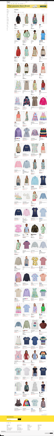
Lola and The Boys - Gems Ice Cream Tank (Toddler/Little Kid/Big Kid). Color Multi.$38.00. (35, 327)
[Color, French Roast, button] (35, 24)
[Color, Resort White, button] (32, 202)
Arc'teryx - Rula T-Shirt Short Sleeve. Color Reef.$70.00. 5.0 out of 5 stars (18, 118)
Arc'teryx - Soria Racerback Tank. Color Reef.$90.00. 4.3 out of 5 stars (43, 71)
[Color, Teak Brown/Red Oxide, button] (26, 330)
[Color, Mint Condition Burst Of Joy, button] (42, 314)
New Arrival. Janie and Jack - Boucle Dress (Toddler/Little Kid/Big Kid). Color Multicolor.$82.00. (27, 87)
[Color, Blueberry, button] (19, 138)
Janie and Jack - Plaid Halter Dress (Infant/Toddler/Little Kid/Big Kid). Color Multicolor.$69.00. (35, 118)
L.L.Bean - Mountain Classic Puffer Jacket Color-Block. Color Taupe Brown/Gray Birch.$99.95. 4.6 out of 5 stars (27, 71)
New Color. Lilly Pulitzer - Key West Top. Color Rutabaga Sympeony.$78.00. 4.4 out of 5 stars (35, 87)
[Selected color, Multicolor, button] (39, 250)
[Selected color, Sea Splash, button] (31, 186)
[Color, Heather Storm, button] (27, 298)
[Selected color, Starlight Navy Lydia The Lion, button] (23, 122)
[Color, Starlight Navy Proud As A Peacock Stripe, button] (40, 234)
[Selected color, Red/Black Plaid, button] (39, 330)
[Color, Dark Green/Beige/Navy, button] (15, 283)
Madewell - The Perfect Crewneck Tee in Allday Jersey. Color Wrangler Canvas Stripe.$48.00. (27, 263)
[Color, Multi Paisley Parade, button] (32, 24)
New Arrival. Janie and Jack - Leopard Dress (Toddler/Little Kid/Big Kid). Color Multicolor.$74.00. (35, 103)
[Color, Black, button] (18, 57)
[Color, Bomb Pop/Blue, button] (40, 218)
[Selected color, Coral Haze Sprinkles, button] (14, 154)
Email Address (8, 419)
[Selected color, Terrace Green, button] (39, 314)
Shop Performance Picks (31, 0)
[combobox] (18, 2)
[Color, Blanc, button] (25, 234)
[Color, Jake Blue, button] (40, 267)
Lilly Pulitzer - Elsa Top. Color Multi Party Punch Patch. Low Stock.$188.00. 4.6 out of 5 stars (35, 21)
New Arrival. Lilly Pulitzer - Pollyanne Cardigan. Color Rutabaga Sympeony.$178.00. (18, 37)
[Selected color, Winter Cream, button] (14, 298)
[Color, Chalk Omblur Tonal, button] (41, 408)
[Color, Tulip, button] (26, 298)
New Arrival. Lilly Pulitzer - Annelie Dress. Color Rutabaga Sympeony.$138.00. (35, 37)
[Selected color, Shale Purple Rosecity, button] (39, 408)
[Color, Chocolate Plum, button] (42, 392)
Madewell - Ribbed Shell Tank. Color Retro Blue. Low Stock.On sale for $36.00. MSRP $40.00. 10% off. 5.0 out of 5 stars (35, 357)
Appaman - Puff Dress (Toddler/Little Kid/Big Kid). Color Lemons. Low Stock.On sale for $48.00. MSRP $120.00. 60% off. (35, 263)
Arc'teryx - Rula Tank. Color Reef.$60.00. (43, 150)
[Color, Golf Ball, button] (42, 218)
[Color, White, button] (24, 361)
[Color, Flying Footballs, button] (41, 218)
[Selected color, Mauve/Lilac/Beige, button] (14, 283)
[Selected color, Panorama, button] (23, 234)
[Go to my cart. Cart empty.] (46, 2)
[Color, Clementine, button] (16, 138)
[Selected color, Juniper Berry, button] (39, 392)
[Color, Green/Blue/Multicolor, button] (41, 283)
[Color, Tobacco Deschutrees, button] (34, 234)
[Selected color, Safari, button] (23, 330)
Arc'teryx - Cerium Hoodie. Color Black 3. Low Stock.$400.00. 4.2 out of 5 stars (18, 21)
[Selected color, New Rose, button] (23, 218)
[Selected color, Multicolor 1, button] (14, 267)
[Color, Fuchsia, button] (18, 138)
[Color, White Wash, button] (40, 392)
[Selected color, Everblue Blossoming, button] (23, 392)
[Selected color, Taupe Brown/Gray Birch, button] (39, 57)
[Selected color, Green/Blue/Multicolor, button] (23, 170)
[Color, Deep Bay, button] (42, 267)
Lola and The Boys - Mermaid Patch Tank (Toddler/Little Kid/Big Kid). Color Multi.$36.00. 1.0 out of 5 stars (18, 357)
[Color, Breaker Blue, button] (44, 267)
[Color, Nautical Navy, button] (33, 186)
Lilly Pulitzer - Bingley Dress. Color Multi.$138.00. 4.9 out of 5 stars (27, 54)
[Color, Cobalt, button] (24, 298)
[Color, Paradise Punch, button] (40, 314)
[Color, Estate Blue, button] (17, 298)
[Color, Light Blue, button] (25, 218)
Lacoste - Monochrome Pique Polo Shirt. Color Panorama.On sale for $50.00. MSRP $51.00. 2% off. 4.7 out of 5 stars (27, 231)
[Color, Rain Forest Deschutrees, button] (33, 234)
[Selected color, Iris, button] (14, 138)
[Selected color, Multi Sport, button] (39, 218)
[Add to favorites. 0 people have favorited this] (21, 14)
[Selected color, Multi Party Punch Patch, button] (31, 24)
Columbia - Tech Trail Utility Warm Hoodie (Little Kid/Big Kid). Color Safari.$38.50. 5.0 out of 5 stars (27, 327)
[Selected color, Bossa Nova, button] (39, 24)
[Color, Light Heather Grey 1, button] (43, 392)
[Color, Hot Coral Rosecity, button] (40, 408)
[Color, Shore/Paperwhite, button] (41, 57)
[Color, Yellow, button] (24, 218)
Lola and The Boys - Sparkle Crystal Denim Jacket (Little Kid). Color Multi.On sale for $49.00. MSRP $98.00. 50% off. (35, 247)
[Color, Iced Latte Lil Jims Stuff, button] (16, 250)
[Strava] (10, 422)
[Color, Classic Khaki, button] (16, 298)
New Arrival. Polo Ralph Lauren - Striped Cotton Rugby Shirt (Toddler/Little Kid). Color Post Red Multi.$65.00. (43, 134)
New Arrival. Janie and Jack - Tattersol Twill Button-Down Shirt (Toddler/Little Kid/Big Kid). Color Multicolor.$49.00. (43, 247)
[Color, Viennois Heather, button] (26, 234)
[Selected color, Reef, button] (39, 74)
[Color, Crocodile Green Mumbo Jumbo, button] (25, 57)
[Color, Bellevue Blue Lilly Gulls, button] (34, 24)
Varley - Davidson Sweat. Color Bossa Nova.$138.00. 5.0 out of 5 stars (18, 54)
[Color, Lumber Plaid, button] (40, 330)
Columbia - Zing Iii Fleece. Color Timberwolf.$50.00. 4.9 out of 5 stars (35, 231)
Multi (22, 12)
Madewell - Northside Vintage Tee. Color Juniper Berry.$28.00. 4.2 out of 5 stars (43, 389)
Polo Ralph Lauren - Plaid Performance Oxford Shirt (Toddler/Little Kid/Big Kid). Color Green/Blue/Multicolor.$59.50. (27, 166)
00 (20, 12)
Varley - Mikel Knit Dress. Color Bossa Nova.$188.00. (43, 21)
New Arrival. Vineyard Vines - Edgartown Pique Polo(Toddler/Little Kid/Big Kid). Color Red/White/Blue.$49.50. (27, 247)
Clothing (18, 12)
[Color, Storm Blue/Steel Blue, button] (42, 57)
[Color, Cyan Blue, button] (15, 154)
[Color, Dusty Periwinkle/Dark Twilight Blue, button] (40, 57)
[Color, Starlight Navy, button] (41, 314)
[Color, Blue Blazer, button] (41, 267)
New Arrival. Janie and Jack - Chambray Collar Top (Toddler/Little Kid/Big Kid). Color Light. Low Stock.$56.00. (43, 198)
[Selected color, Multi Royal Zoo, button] (31, 170)
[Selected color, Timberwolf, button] (31, 234)
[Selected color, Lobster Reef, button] (39, 267)
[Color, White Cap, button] (43, 267)
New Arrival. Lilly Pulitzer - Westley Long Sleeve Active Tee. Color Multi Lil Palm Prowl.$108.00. (18, 71)
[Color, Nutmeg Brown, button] (15, 298)
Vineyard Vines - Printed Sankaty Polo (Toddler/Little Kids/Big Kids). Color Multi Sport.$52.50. (43, 214)
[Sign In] (45, 2)
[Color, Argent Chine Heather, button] (24, 234)
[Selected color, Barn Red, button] (23, 361)
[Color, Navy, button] (15, 138)
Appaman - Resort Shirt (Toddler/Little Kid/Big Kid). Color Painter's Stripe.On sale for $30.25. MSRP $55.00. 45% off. (18, 389)
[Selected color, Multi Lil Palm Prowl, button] (14, 74)
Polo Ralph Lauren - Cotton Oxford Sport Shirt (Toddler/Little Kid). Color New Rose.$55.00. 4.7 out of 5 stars (27, 214)
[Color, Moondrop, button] (15, 24)
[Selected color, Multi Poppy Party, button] (31, 202)
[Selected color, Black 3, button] (14, 24)
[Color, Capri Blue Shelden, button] (33, 24)
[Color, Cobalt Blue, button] (15, 392)
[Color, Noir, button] (15, 74)
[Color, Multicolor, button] (15, 267)
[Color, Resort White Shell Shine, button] (32, 170)
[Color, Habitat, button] (41, 154)
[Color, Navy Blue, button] (40, 250)
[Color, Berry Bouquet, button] (16, 74)
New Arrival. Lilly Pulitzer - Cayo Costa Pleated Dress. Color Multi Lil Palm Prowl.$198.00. (27, 21)
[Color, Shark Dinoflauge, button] (35, 234)
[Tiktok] (8, 422)
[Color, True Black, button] (41, 392)
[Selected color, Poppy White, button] (39, 283)
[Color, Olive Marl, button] (15, 57)
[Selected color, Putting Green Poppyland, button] (39, 234)
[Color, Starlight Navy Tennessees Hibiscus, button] (33, 170)
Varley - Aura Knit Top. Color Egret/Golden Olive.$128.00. (35, 54)
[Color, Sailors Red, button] (32, 186)
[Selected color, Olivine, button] (23, 186)
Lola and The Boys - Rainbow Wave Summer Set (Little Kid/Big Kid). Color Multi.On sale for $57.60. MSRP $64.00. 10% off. (18, 198)
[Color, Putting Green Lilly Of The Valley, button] (24, 57)
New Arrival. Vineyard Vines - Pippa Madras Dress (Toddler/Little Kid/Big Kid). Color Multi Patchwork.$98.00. (35, 71)
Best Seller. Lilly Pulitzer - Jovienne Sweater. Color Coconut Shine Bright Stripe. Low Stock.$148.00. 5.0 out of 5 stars (27, 37)
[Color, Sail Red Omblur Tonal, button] (32, 234)
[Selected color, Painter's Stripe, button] (14, 392)
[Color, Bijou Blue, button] (16, 57)
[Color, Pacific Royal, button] (32, 408)
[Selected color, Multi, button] (23, 57)
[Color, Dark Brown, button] (31, 361)
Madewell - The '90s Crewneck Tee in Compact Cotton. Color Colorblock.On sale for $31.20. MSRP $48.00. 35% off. (35, 373)
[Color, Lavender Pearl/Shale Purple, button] (27, 330)
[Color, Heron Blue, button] (40, 24)
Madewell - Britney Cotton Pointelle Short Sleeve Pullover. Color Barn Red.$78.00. (43, 87)
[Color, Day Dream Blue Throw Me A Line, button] (15, 250)
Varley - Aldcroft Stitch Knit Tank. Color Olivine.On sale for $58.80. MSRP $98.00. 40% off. (27, 182)
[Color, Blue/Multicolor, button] (40, 283)
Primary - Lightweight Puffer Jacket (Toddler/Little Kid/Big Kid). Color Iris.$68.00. (18, 134)
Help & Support (45, 3)
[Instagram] (7, 422)
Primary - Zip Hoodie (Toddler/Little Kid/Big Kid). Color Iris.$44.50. (27, 295)
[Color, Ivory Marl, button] (17, 57)
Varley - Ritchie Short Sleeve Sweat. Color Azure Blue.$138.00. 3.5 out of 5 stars (43, 37)
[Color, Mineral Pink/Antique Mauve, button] (25, 330)
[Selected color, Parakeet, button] (31, 408)
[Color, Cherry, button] (25, 298)
